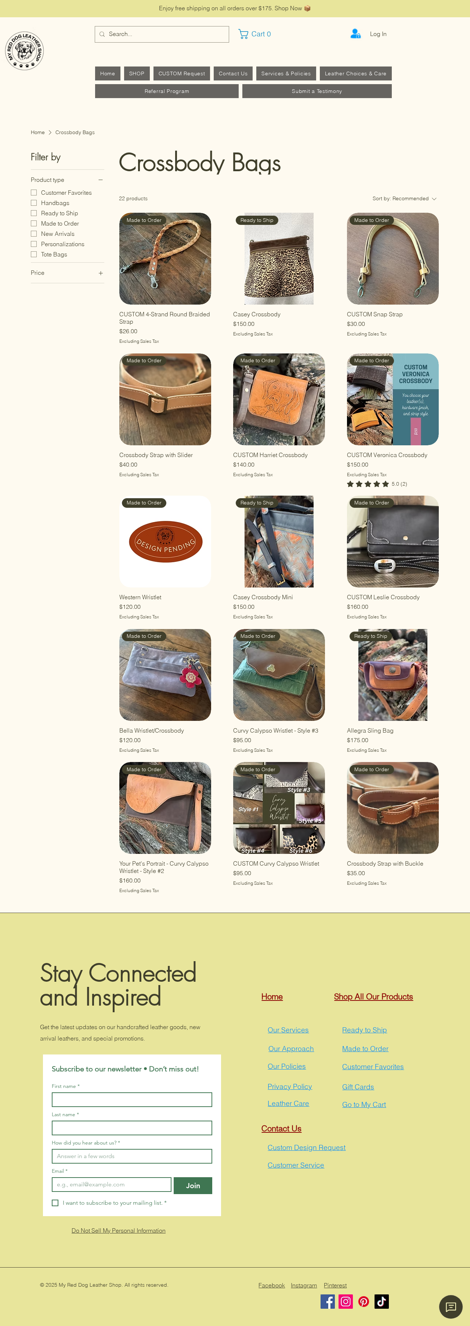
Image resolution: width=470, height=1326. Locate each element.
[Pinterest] (364, 1301)
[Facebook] (328, 1301)
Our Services (288, 1029)
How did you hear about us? (86, 1143)
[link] (377, 484)
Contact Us (281, 1128)
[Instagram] (346, 1301)
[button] (258, 34)
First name (66, 1086)
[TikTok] (382, 1301)
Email (60, 1171)
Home (272, 996)
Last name (65, 1114)
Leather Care (288, 1103)
